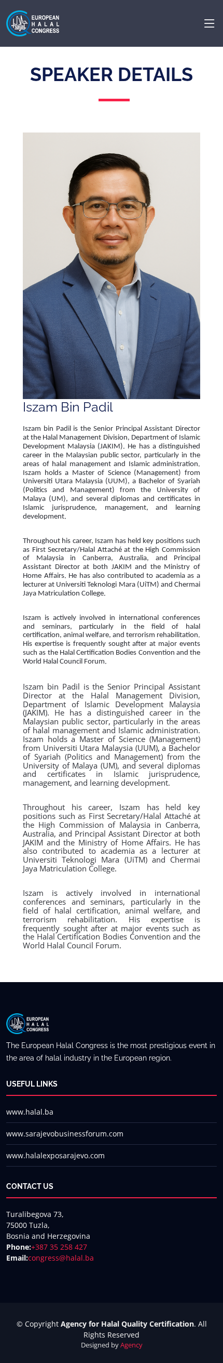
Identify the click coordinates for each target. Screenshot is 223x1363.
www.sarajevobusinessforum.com (64, 1134)
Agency (131, 1344)
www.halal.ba (29, 1112)
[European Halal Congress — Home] (32, 22)
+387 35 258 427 (59, 1247)
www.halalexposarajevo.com (55, 1155)
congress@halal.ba (61, 1258)
